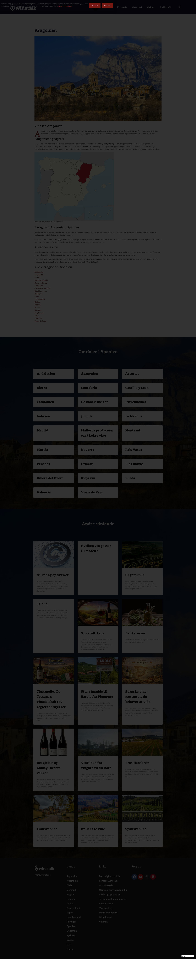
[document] (98, 479)
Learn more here (65, 6)
